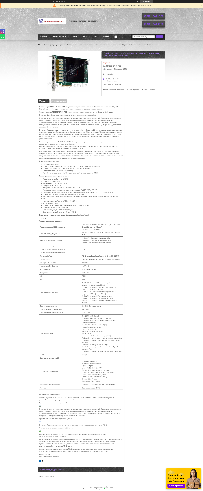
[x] (42, 461)
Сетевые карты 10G (91, 45)
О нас (75, 36)
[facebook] (40, 461)
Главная (43, 36)
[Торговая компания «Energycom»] (52, 21)
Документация (44, 454)
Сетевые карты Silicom (74, 45)
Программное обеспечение (49, 456)
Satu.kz (111, 487)
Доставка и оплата (102, 36)
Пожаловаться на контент (112, 489)
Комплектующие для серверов (54, 45)
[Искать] (159, 36)
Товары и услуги (59, 36)
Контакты (86, 36)
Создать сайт (54, 1)
